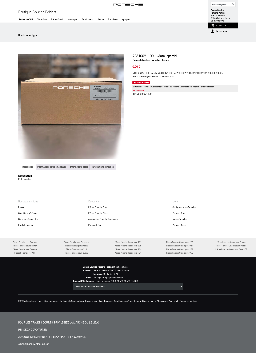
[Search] (233, 4)
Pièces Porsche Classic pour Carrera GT (231, 249)
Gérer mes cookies (188, 301)
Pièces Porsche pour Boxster (25, 245)
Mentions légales (51, 301)
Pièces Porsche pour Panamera (76, 242)
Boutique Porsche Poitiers (37, 12)
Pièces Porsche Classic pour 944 (179, 245)
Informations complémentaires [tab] (51, 167)
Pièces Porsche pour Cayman (25, 242)
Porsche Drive (178, 213)
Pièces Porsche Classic (98, 213)
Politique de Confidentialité (72, 301)
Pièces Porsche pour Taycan (76, 252)
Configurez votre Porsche (184, 207)
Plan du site (173, 301)
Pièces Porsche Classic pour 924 (128, 252)
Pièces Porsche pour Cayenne (25, 249)
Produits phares (25, 225)
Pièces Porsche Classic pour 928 (179, 242)
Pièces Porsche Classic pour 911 (128, 242)
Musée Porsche (179, 219)
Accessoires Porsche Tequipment (103, 219)
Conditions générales (27, 213)
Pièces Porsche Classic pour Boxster (231, 242)
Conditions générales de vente (127, 301)
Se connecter (222, 31)
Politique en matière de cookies (99, 301)
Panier (21, 207)
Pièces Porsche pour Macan (76, 245)
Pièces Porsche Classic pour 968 (179, 252)
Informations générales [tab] (103, 167)
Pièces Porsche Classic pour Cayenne (231, 245)
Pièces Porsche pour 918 (76, 249)
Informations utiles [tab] (79, 167)
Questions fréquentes (28, 219)
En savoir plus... (139, 90)
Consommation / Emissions (155, 301)
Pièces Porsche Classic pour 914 (128, 249)
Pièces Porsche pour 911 (24, 252)
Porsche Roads (179, 225)
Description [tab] (27, 167)
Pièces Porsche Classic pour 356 (128, 245)
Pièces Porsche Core (97, 207)
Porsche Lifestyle (96, 225)
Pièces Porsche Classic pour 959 (179, 249)
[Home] (128, 5)
